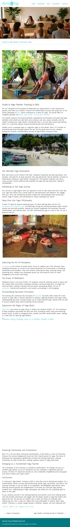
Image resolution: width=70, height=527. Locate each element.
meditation (6, 288)
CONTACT (65, 4)
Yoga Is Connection (12, 513)
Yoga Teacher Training (27, 507)
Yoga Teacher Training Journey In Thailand (50, 513)
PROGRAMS (41, 4)
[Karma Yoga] (10, 2)
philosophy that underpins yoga (13, 206)
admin (6, 507)
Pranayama (5, 266)
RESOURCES (56, 4)
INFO (48, 4)
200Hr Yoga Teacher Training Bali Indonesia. (34, 115)
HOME (33, 4)
